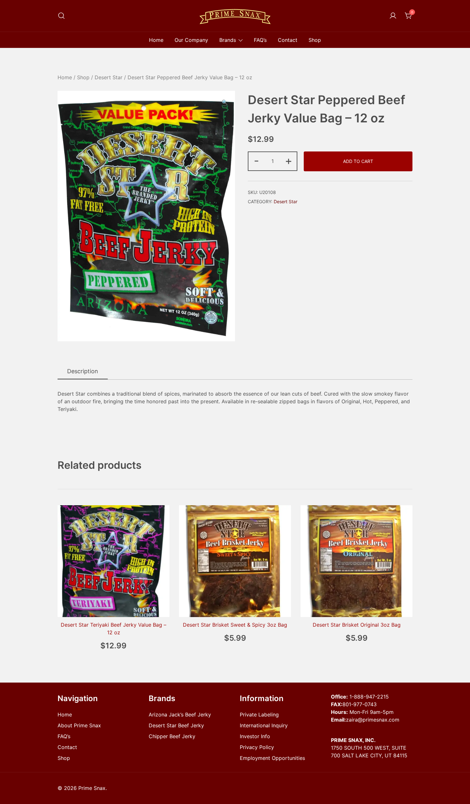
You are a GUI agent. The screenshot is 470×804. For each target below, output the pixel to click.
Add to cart (358, 161)
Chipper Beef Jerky (172, 736)
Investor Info (255, 736)
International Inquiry (264, 725)
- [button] (256, 160)
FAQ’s (260, 40)
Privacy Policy (257, 747)
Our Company (191, 40)
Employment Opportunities (272, 758)
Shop (315, 40)
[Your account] (393, 16)
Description (82, 371)
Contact (287, 40)
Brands (227, 40)
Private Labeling (259, 714)
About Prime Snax (79, 725)
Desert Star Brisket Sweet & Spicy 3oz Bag (235, 625)
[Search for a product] (61, 16)
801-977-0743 (359, 704)
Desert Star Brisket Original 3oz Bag (357, 625)
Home (156, 40)
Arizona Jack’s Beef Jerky (180, 714)
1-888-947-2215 (369, 696)
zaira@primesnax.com (372, 719)
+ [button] (288, 160)
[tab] (83, 371)
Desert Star (108, 77)
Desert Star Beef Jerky (176, 725)
